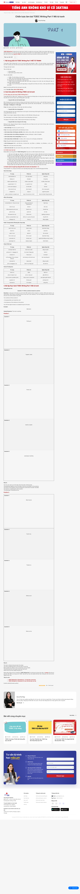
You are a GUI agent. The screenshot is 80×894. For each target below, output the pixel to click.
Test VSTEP (59, 164)
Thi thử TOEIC (60, 156)
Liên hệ (25, 804)
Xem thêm (72, 715)
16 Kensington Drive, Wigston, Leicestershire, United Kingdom (10, 805)
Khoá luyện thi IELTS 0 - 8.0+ (64, 79)
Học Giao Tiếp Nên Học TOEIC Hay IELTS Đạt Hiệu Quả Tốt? (38, 740)
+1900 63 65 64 (59, 798)
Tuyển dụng (26, 802)
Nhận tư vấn (72, 2)
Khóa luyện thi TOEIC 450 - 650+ (65, 82)
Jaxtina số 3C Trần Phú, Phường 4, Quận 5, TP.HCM (12, 812)
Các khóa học (26, 798)
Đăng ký (66, 119)
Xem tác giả (19, 702)
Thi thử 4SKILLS (60, 160)
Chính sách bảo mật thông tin (41, 796)
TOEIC (12, 12)
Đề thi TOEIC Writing (18, 89)
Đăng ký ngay (60, 776)
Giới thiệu (25, 796)
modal (66, 2)
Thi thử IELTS (60, 152)
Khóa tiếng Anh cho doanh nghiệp (65, 91)
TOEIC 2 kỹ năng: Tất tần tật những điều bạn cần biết (15, 740)
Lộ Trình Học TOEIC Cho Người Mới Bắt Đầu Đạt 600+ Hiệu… (64, 740)
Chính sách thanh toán (40, 800)
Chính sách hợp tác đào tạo (41, 802)
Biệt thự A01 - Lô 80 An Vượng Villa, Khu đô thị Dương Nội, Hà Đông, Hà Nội (12, 800)
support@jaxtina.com (60, 796)
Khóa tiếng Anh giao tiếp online (65, 88)
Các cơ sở (26, 800)
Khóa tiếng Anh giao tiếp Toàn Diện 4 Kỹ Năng (66, 85)
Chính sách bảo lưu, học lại (41, 798)
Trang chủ (6, 12)
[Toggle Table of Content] (14, 57)
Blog (9, 12)
